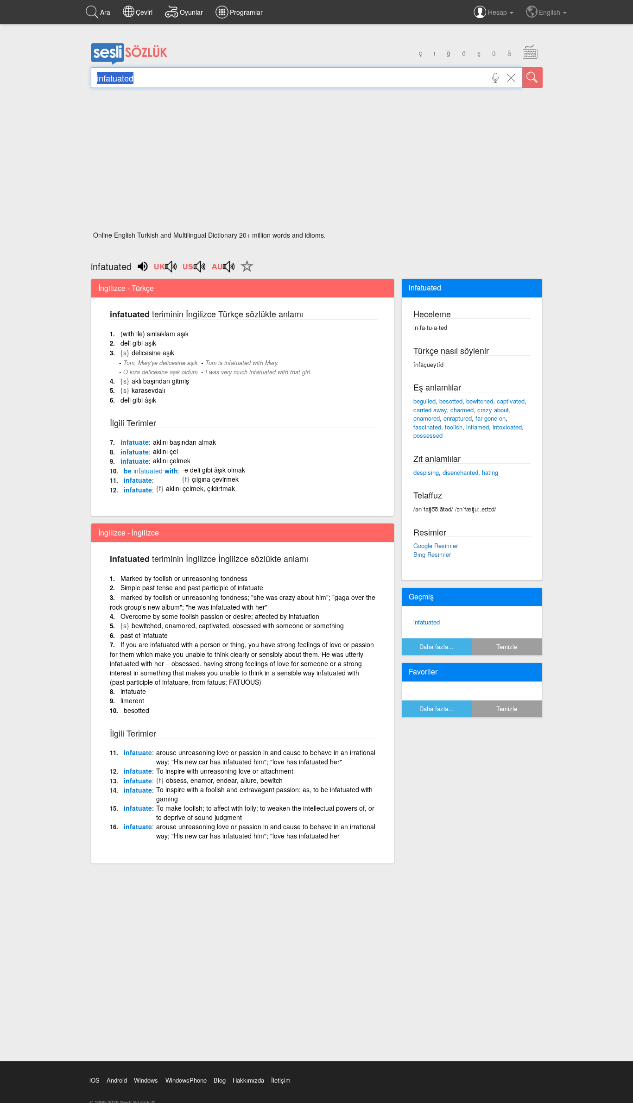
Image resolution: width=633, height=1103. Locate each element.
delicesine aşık (153, 352)
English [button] (550, 12)
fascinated (427, 426)
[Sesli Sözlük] (129, 62)
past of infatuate (144, 635)
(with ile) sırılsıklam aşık (154, 333)
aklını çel (165, 451)
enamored (426, 418)
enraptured (457, 418)
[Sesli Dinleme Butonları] (166, 269)
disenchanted (460, 472)
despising (426, 472)
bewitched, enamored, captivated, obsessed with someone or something (238, 625)
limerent (132, 700)
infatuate (134, 442)
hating (490, 472)
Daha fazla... (436, 646)
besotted (136, 710)
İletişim (281, 1080)
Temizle (506, 646)
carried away (430, 409)
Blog (220, 1080)
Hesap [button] (498, 12)
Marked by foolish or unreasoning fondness (183, 578)
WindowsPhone (186, 1080)
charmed (462, 409)
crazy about (493, 409)
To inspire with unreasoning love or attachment (224, 770)
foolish (453, 426)
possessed (428, 435)
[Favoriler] (244, 271)
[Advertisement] (317, 162)
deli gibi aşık (138, 342)
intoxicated (507, 426)
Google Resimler (435, 545)
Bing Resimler (432, 554)
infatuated (426, 622)
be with (151, 470)
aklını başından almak (184, 442)
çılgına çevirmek (215, 479)
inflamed (477, 426)
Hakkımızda (248, 1080)
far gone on (490, 418)
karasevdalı (148, 390)
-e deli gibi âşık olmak (213, 469)
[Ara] (532, 77)
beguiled (424, 401)
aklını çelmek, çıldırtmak (200, 488)
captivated (511, 401)
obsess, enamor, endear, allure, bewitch (224, 780)
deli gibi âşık (138, 399)
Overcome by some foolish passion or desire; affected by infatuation (219, 616)
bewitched (479, 401)
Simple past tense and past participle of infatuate (191, 587)
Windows (146, 1080)
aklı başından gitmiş (160, 380)
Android (117, 1080)
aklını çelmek (171, 460)
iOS (94, 1080)
